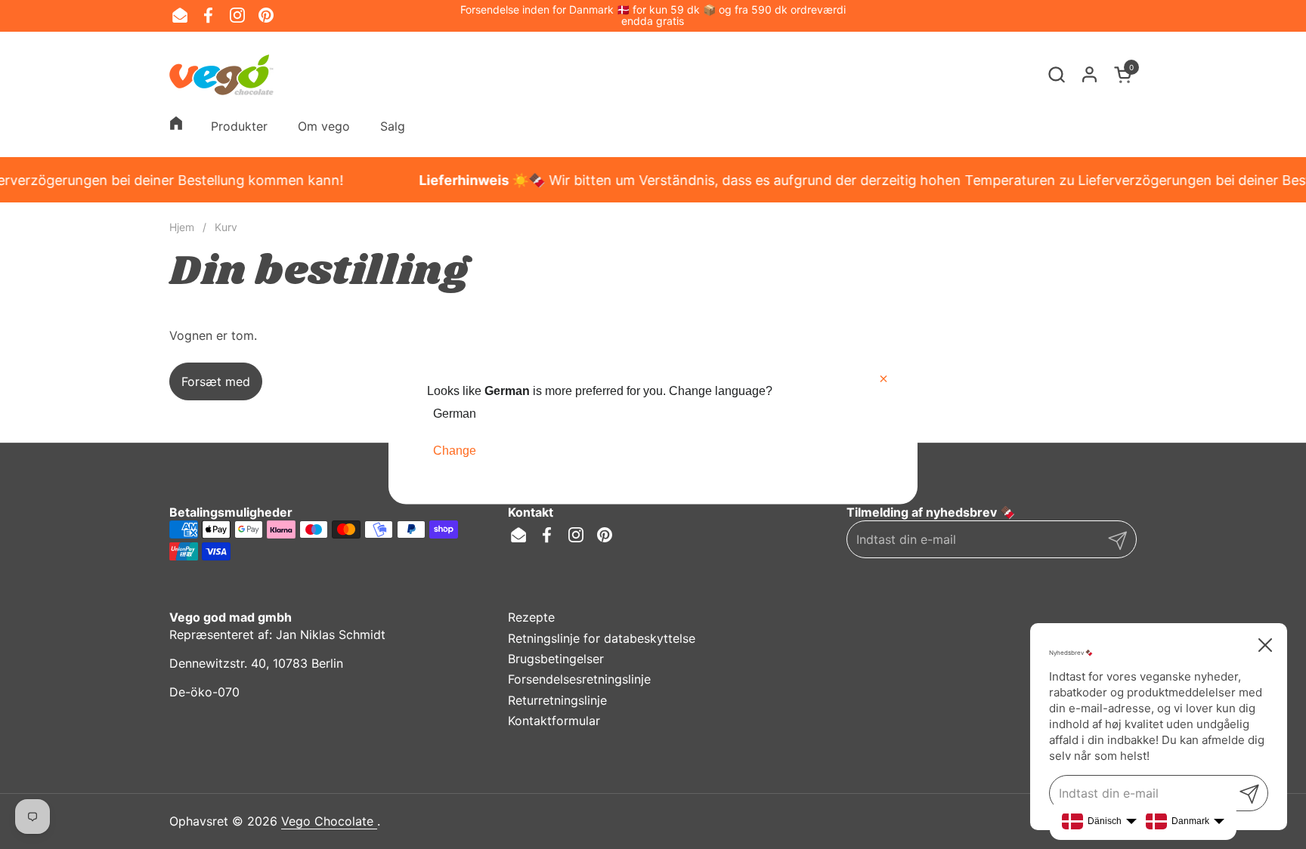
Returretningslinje (557, 700)
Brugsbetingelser (556, 658)
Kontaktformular (554, 720)
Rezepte (531, 617)
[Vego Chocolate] (221, 74)
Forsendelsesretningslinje (579, 679)
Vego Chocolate (329, 821)
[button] (1056, 74)
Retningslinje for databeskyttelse (601, 638)
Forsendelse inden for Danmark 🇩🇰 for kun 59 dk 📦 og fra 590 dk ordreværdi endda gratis (653, 15)
